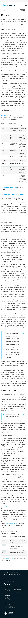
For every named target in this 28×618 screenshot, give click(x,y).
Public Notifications (17, 589)
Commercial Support (9, 604)
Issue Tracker (16, 590)
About (6, 587)
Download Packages (9, 606)
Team (6, 592)
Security (15, 587)
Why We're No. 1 (8, 590)
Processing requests (6, 506)
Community (7, 595)
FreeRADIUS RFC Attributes (13, 55)
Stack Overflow (8, 599)
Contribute (7, 598)
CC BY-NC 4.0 (15, 576)
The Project (7, 589)
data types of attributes (10, 187)
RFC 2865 (3, 116)
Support (7, 603)
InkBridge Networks (15, 574)
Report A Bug (16, 592)
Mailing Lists (7, 597)
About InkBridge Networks (10, 607)
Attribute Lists (9, 558)
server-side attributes (11, 523)
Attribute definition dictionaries (12, 194)
